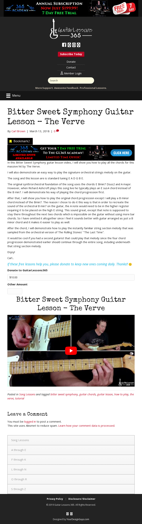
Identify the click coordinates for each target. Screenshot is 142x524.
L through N (18, 469)
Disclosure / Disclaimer (81, 498)
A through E (18, 450)
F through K (18, 459)
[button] (71, 54)
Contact (71, 67)
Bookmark (21, 141)
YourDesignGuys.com (78, 519)
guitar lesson (105, 394)
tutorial (19, 398)
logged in (30, 421)
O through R (19, 479)
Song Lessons (27, 394)
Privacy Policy (55, 498)
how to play (121, 394)
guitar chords (87, 394)
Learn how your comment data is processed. (86, 425)
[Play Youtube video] (71, 351)
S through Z (18, 489)
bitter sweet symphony (64, 394)
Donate (71, 61)
